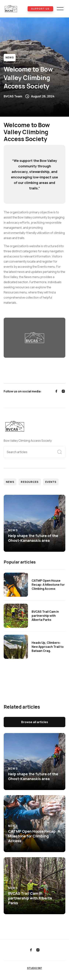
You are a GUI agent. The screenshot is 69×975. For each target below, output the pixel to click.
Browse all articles (34, 722)
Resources (29, 482)
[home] (16, 8)
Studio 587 (34, 968)
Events (50, 482)
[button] (60, 8)
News (10, 57)
